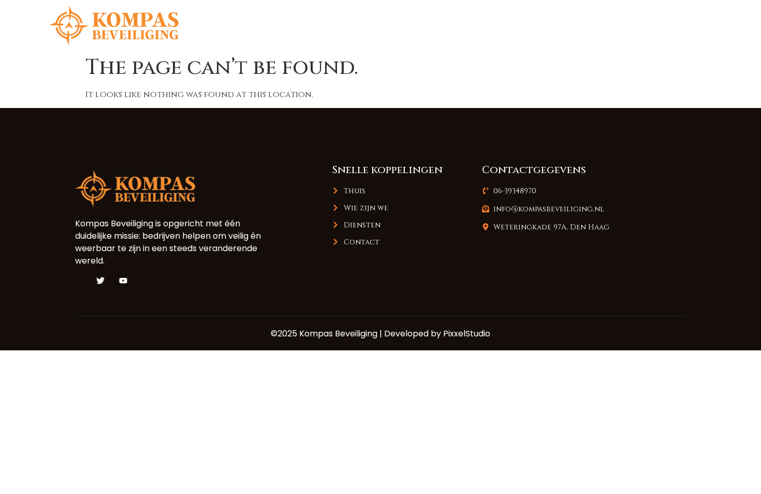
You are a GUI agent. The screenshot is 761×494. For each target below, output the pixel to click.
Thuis (491, 25)
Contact (684, 25)
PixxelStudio (466, 333)
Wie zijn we (552, 25)
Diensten (621, 25)
